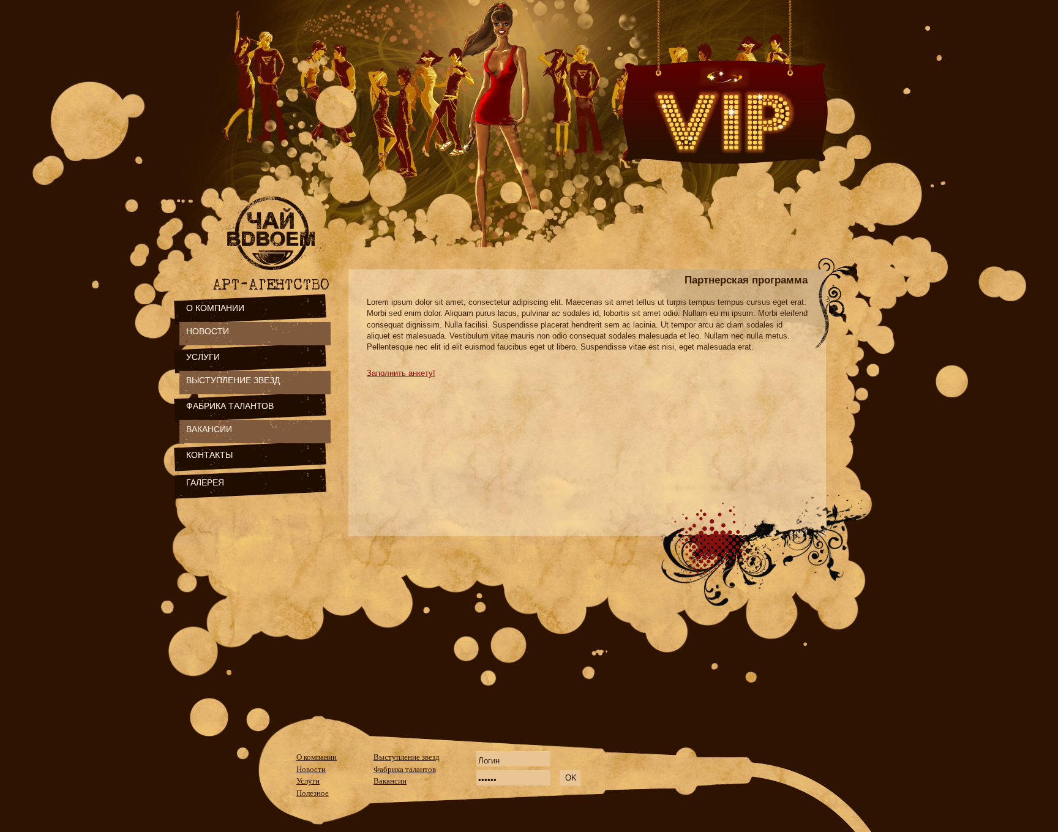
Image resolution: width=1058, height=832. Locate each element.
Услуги (308, 780)
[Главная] (273, 274)
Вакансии (390, 780)
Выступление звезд (406, 757)
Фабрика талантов (404, 769)
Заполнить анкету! (401, 373)
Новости (311, 769)
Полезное (312, 793)
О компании (316, 757)
